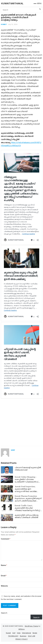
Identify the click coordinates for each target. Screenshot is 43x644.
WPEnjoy (21, 629)
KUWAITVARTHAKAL (12, 3)
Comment (5, 539)
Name (4, 565)
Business (23, 636)
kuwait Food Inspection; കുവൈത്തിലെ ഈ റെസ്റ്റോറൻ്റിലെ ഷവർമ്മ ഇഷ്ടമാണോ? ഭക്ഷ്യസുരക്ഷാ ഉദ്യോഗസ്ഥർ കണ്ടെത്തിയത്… (28, 491)
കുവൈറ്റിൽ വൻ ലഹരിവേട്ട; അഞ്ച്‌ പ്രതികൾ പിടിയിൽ (27, 516)
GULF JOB (31, 636)
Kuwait (4, 24)
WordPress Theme (31, 626)
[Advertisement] (21, 422)
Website (4, 586)
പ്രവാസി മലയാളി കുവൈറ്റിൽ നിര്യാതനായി (28, 468)
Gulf (13, 633)
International (26, 633)
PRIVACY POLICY (21, 639)
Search (4, 613)
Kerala (35, 633)
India (18, 633)
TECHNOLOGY (13, 636)
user (13, 450)
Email (4, 576)
